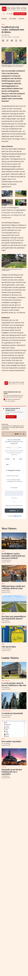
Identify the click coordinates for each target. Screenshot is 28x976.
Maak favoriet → (11, 416)
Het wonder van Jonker (11, 741)
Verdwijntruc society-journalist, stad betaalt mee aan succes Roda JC (13, 555)
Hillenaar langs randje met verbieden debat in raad (13, 587)
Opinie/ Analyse (6, 680)
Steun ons (21, 18)
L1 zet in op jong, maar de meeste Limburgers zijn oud (14, 684)
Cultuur (4, 767)
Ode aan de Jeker (9, 646)
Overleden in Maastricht (12, 713)
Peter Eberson (5, 35)
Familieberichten (6, 711)
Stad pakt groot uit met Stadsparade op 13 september (12, 771)
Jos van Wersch (6, 743)
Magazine (4, 18)
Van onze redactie (7, 560)
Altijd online (12, 18)
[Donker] (2, 14)
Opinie (3, 24)
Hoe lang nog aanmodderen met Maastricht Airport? (14, 617)
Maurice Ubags (6, 590)
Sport (3, 739)
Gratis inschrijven (20, 14)
